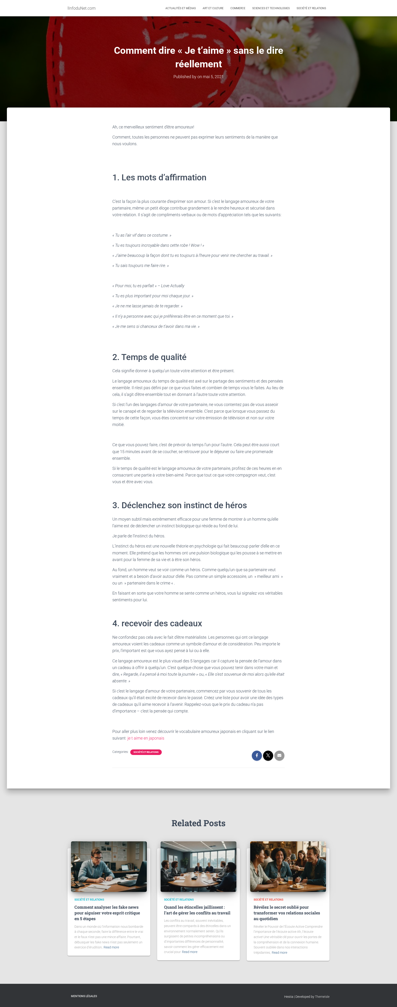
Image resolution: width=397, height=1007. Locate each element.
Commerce (237, 8)
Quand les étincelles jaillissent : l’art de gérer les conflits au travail (197, 910)
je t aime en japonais (146, 738)
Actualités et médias (180, 8)
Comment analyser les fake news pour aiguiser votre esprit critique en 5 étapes (107, 912)
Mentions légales (84, 996)
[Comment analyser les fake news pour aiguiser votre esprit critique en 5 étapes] (109, 866)
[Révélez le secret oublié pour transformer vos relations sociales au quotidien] (288, 866)
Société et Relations (311, 8)
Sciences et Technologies (271, 8)
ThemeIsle (322, 996)
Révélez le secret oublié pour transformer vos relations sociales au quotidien (287, 912)
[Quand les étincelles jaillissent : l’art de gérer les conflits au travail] (198, 866)
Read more (111, 947)
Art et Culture (213, 8)
